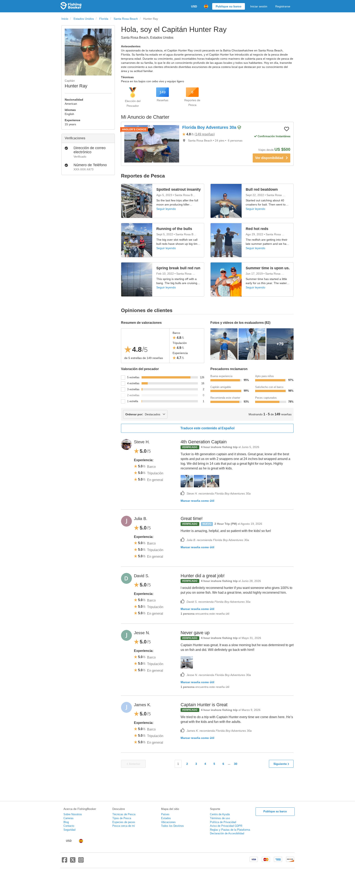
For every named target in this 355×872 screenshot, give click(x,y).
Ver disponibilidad (270, 158)
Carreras (68, 818)
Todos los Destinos (172, 825)
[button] (239, 127)
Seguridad (69, 829)
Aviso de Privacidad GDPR (226, 825)
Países (165, 814)
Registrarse (282, 6)
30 (235, 763)
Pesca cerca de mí (123, 825)
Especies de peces (123, 822)
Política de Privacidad (223, 822)
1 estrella (132, 401)
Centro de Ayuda (220, 814)
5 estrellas (133, 377)
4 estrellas (133, 383)
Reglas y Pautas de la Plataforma (230, 829)
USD (194, 6)
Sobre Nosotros (72, 814)
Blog (66, 822)
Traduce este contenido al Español (207, 428)
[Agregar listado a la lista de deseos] (286, 128)
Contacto (68, 825)
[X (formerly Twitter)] (73, 861)
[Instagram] (81, 861)
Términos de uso (220, 818)
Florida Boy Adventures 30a (209, 127)
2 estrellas (133, 395)
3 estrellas (133, 389)
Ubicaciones (168, 822)
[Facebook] (64, 861)
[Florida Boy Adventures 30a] (151, 144)
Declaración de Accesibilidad (227, 833)
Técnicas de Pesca (123, 814)
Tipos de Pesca (121, 818)
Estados (166, 818)
